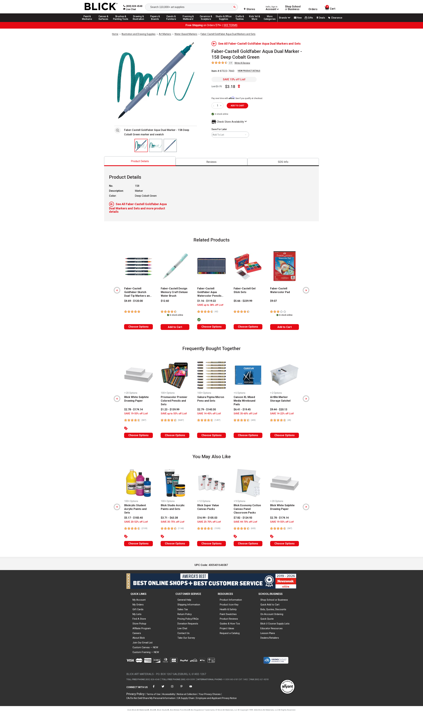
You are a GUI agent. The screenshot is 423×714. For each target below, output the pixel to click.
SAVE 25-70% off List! (209, 521)
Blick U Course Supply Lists (274, 623)
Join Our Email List (143, 642)
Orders (312, 9)
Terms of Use (153, 694)
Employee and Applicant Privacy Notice (216, 698)
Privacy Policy (135, 694)
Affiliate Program (142, 628)
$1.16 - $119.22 (206, 300)
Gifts (310, 17)
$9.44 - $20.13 (278, 409)
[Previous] (117, 290)
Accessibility (168, 694)
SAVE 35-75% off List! (172, 521)
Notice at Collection (187, 694)
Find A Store (139, 618)
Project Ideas (227, 628)
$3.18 (230, 86)
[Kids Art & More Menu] (256, 21)
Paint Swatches (228, 614)
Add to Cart (175, 327)
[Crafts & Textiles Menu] (241, 21)
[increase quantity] (221, 105)
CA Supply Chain (185, 698)
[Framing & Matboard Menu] (188, 21)
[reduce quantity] (214, 105)
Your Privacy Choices (210, 694)
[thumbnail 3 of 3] (170, 145)
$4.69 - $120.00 (133, 300)
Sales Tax (182, 609)
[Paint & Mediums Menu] (88, 21)
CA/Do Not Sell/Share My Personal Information (150, 698)
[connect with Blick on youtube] (190, 688)
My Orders (138, 604)
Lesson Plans (267, 633)
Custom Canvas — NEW (145, 647)
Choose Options (138, 326)
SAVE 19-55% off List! (136, 413)
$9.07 (273, 300)
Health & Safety (228, 609)
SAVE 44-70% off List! (245, 521)
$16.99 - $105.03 (207, 517)
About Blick (139, 637)
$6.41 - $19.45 (242, 409)
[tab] (140, 161)
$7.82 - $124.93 (243, 517)
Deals (322, 17)
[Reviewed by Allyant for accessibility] (287, 687)
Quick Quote (267, 618)
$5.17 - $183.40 (133, 517)
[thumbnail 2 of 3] (155, 145)
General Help (184, 599)
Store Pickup (139, 623)
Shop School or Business (274, 599)
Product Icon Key (229, 604)
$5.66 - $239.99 (243, 300)
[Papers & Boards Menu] (156, 21)
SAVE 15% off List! (234, 79)
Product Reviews (229, 618)
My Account (139, 599)
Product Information (231, 599)
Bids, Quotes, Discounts (273, 609)
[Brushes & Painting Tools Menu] (121, 21)
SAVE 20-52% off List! (136, 521)
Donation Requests (187, 623)
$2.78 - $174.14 (133, 409)
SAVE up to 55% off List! (174, 413)
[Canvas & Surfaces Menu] (104, 21)
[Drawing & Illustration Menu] (138, 21)
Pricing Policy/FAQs (188, 618)
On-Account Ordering (271, 614)
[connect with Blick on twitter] (163, 688)
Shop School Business (293, 8)
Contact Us (183, 633)
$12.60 (165, 300)
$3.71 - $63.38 (169, 517)
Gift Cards (138, 609)
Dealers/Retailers (269, 637)
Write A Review (242, 63)
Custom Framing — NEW (146, 652)
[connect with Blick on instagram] (172, 688)
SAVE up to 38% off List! (210, 305)
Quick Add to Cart (269, 604)
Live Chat (182, 628)
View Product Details (249, 71)
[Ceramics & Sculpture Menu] (206, 21)
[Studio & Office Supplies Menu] (224, 21)
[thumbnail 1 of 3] (141, 145)
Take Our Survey (186, 637)
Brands (283, 17)
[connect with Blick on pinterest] (181, 688)
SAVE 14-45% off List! (209, 413)
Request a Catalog (230, 633)
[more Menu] (270, 21)
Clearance (336, 17)
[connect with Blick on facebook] (153, 688)
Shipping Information (188, 604)
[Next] (306, 290)
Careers (137, 633)
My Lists (137, 614)
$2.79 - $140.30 (206, 409)
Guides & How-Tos (230, 623)
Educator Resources (271, 628)
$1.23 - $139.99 (170, 409)
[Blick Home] (101, 7)
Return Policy (184, 614)
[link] (129, 9)
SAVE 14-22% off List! (282, 413)
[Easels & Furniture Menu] (172, 21)
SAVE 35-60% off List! (245, 413)
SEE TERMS (230, 25)
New (299, 17)
